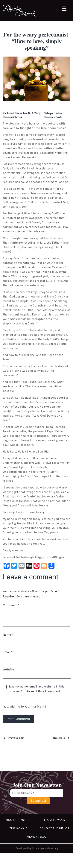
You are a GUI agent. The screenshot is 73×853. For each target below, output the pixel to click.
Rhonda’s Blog (36, 836)
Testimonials (18, 828)
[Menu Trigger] (64, 8)
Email (8, 652)
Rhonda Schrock (12, 117)
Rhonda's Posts (53, 117)
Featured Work (54, 819)
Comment (11, 605)
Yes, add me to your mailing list (24, 706)
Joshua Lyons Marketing (45, 848)
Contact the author (54, 828)
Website (8, 669)
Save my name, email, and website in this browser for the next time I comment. (36, 689)
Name (8, 634)
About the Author (18, 819)
